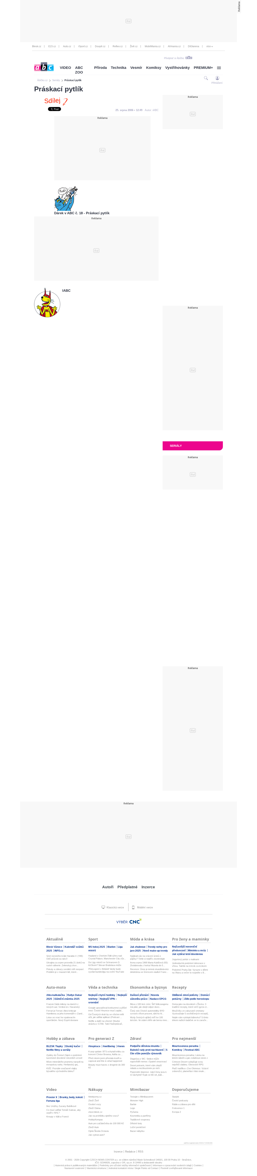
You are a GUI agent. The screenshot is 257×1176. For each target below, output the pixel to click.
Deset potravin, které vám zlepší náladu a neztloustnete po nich (146, 1066)
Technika (118, 68)
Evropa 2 (176, 1112)
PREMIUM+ (203, 68)
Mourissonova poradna (185, 1046)
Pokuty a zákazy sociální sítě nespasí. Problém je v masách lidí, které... (65, 970)
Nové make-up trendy (155, 950)
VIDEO (65, 68)
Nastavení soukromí (74, 1168)
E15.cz (52, 46)
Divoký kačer (73, 1046)
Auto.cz (67, 46)
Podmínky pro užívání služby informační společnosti (125, 1165)
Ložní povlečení (138, 1127)
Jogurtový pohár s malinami (185, 959)
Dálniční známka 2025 (67, 999)
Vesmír (136, 68)
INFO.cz (58, 950)
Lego (132, 1108)
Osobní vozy (94, 1104)
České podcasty (180, 1100)
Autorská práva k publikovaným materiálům (76, 1165)
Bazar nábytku (137, 1131)
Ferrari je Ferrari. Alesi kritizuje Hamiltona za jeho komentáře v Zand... (65, 1012)
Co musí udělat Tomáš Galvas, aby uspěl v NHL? (63, 1111)
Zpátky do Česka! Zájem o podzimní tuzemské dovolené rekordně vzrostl (64, 1056)
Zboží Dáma (94, 1108)
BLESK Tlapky (54, 1046)
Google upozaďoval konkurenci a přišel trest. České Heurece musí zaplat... (107, 1009)
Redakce (130, 1151)
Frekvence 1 (178, 1108)
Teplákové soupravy (140, 1119)
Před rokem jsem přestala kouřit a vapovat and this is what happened (105, 1059)
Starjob (175, 1096)
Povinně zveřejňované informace (177, 1168)
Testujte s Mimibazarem (141, 1096)
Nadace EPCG (158, 999)
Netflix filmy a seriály (58, 1050)
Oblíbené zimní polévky (185, 995)
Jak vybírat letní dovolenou (187, 954)
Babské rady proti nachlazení (147, 1050)
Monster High (136, 1100)
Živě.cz (134, 46)
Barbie (133, 1104)
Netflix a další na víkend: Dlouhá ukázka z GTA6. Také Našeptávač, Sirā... (105, 1022)
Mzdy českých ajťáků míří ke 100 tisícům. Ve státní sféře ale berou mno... (149, 1018)
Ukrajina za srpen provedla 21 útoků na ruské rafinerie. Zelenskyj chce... (65, 964)
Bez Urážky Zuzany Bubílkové (61, 1106)
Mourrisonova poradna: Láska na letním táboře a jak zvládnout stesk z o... (190, 1056)
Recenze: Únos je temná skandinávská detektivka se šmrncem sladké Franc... (149, 970)
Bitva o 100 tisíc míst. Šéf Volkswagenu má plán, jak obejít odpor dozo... (149, 1005)
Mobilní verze (144, 907)
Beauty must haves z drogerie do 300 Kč (106, 1066)
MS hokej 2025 (97, 946)
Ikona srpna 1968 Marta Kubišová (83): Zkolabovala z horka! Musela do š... (149, 964)
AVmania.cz (174, 46)
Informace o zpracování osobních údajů (172, 1165)
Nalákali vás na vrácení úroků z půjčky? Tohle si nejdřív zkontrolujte (147, 957)
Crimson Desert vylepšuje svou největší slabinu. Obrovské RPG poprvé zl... (188, 1063)
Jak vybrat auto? (96, 1135)
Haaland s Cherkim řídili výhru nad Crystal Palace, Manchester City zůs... (107, 957)
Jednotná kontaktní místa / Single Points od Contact (133, 1168)
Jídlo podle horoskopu (196, 999)
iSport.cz (83, 46)
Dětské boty (136, 1123)
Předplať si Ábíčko (174, 58)
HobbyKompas (95, 1119)
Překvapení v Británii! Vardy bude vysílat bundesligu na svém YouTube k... (106, 970)
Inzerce (148, 887)
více (208, 46)
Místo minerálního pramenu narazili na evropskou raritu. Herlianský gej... (64, 1063)
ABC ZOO (79, 70)
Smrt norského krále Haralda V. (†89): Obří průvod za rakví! (64, 957)
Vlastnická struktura (96, 1168)
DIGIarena (193, 46)
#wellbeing (109, 1046)
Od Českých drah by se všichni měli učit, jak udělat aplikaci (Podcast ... (106, 1015)
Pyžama (134, 1112)
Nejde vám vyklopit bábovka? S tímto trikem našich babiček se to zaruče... (190, 1018)
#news (121, 1046)
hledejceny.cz (95, 1096)
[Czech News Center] (136, 921)
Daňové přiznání (139, 995)
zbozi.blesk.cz (95, 1112)
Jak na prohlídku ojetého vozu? (103, 1116)
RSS (140, 1151)
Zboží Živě (93, 1100)
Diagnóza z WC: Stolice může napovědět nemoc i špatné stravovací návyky (148, 1060)
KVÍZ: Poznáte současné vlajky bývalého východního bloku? (61, 1069)
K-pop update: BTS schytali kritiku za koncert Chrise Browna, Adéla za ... (106, 1053)
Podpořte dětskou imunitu (145, 1046)
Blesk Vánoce (54, 946)
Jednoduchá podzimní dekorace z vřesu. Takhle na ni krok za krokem (189, 964)
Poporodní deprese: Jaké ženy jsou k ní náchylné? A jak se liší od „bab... (148, 1073)
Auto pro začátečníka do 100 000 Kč (106, 1123)
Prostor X (52, 1097)
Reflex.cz (118, 46)
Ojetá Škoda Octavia (98, 1131)
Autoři (107, 887)
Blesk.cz (36, 46)
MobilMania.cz (153, 46)
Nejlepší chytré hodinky (102, 995)
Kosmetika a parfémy (140, 1116)
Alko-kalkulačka (55, 995)
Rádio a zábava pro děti (183, 1104)
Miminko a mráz (197, 950)
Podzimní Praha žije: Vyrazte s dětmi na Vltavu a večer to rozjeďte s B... (190, 971)
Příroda (100, 68)
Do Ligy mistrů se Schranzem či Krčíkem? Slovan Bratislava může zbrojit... (104, 964)
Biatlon (111, 946)
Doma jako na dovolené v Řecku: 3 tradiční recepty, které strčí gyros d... (190, 1005)
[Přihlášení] (217, 78)
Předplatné (127, 887)
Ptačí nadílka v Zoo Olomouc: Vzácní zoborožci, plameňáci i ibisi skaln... (190, 1069)
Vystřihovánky (177, 68)
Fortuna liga (53, 1101)
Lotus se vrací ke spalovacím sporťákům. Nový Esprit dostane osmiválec (62, 1019)
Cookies (198, 1165)
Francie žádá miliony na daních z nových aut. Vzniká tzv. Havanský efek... (63, 1005)
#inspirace (94, 1046)
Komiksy (153, 68)
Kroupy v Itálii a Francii (57, 1116)
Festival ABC (192, 1050)
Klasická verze (115, 907)
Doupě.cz (100, 46)
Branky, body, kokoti (71, 1097)
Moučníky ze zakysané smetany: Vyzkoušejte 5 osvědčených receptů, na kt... (190, 1012)
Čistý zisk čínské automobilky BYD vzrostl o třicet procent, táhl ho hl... (147, 1012)
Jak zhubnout (138, 946)
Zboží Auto (93, 1127)
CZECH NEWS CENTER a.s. (104, 1160)
